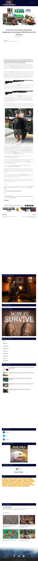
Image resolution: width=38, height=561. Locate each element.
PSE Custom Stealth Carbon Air (13, 157)
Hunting (15, 36)
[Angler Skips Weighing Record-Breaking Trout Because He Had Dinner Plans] (5, 385)
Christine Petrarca (6, 348)
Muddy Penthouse (16, 153)
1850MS (9, 484)
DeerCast (28, 161)
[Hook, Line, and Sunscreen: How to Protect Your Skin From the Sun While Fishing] (5, 374)
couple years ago (11, 71)
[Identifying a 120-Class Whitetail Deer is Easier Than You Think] (11, 519)
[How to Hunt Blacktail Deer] (27, 534)
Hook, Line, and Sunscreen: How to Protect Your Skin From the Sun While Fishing (21, 372)
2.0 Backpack (20, 480)
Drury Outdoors (6, 40)
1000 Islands (4, 484)
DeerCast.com (15, 165)
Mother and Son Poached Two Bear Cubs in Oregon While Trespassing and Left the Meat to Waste (21, 367)
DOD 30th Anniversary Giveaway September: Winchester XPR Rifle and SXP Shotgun (20, 196)
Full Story (6, 200)
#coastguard (4, 478)
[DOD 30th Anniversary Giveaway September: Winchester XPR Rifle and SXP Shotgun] (19, 16)
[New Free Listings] (19, 470)
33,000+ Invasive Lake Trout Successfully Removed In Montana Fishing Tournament (20, 379)
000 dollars (30, 478)
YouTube (15, 187)
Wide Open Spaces (13, 197)
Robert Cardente (5, 353)
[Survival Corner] (19, 323)
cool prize (12, 65)
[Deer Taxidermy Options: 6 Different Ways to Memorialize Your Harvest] (27, 519)
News (18, 36)
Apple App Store (10, 166)
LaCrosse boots (15, 152)
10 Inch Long (31, 480)
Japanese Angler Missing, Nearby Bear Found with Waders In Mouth (19, 389)
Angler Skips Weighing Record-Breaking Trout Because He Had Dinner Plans (21, 383)
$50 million (16, 478)
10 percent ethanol (18, 481)
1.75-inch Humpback (13, 480)
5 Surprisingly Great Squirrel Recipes (9, 540)
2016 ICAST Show (25, 484)
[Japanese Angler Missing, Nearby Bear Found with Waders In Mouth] (5, 391)
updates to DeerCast (22, 174)
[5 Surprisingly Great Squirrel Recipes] (11, 534)
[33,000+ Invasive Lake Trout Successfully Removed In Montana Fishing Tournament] (5, 380)
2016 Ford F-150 (14, 484)
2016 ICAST (19, 484)
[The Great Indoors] (19, 290)
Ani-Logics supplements (11, 147)
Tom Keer (4, 358)
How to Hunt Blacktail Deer (24, 540)
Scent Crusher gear (17, 146)
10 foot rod (26, 480)
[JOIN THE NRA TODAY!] (19, 453)
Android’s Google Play (17, 166)
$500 (20, 478)
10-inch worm (26, 481)
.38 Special (24, 478)
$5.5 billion (11, 478)
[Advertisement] (19, 411)
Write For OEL (5, 360)
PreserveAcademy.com (8, 507)
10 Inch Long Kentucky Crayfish (8, 481)
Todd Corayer (5, 355)
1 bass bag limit (5, 480)
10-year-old (32, 481)
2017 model (32, 484)
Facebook (11, 187)
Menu (33, 2)
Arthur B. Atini (5, 343)
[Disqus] (19, 233)
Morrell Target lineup (13, 151)
